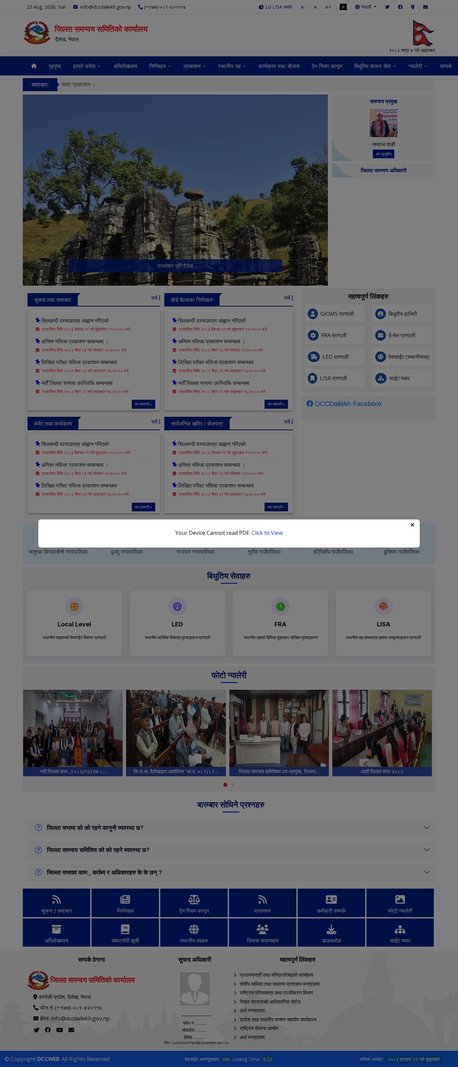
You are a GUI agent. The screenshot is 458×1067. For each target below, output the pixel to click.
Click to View (267, 533)
